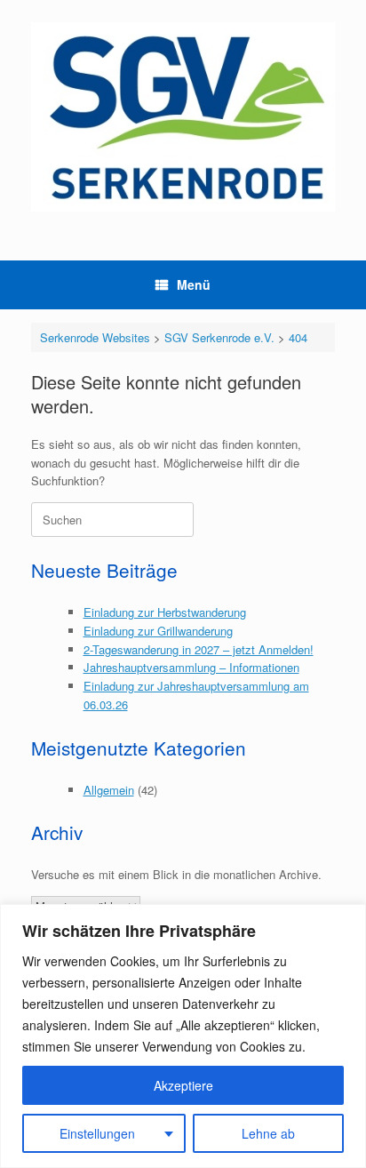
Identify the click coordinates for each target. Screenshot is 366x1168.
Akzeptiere (183, 1085)
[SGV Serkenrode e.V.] (183, 117)
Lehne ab (268, 1133)
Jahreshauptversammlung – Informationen (191, 667)
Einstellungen (97, 1133)
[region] (183, 1036)
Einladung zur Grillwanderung (158, 630)
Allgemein (109, 789)
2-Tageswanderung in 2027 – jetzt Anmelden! (199, 649)
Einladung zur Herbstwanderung (165, 612)
